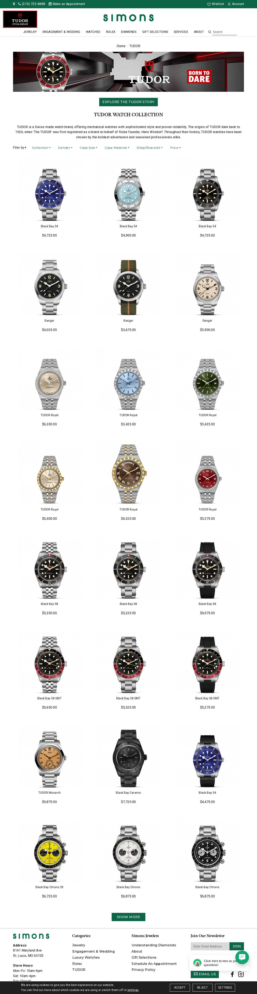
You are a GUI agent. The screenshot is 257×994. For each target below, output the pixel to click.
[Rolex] (239, 19)
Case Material (116, 148)
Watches (93, 32)
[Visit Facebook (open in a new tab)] (232, 975)
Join (237, 946)
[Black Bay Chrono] (128, 850)
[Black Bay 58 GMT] (49, 661)
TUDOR (79, 970)
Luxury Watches (86, 957)
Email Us (207, 974)
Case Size (87, 148)
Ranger (49, 320)
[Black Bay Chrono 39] (49, 850)
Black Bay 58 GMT (49, 698)
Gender (64, 148)
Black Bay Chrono (128, 887)
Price (174, 148)
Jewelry (30, 32)
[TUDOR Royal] (49, 378)
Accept (180, 987)
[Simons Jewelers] (128, 18)
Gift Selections (155, 32)
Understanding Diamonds (154, 945)
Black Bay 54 (49, 226)
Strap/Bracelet (148, 148)
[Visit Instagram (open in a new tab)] (241, 975)
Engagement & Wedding (61, 32)
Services (181, 32)
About (199, 32)
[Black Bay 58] (49, 567)
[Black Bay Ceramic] (128, 756)
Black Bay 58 (49, 603)
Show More (128, 917)
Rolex (110, 32)
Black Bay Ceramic (128, 792)
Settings (225, 987)
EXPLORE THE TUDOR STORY (128, 102)
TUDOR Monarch (49, 792)
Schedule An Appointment (154, 964)
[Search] (209, 32)
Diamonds (129, 32)
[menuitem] (30, 32)
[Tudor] (20, 19)
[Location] (14, 4)
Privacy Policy (143, 970)
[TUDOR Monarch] (49, 756)
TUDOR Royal (50, 415)
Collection (40, 148)
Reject (202, 987)
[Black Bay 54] (49, 189)
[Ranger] (49, 284)
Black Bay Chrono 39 (49, 887)
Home (121, 46)
